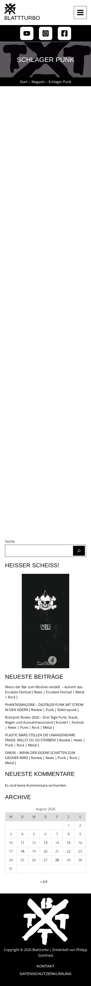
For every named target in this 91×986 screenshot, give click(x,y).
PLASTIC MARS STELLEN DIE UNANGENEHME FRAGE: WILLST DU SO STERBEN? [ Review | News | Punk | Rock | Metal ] (45, 740)
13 (45, 842)
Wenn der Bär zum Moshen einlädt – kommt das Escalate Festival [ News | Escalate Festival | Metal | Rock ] (44, 692)
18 (22, 851)
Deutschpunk (16, 243)
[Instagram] (45, 33)
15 (68, 842)
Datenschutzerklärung (46, 974)
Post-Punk (52, 243)
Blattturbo (22, 18)
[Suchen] (79, 550)
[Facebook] (64, 33)
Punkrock (61, 470)
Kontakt (45, 966)
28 (57, 860)
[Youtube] (26, 33)
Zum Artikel (20, 307)
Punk (66, 243)
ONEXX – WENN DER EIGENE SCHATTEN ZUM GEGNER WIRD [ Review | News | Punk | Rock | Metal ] (42, 757)
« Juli (43, 881)
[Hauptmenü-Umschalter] (80, 12)
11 (22, 842)
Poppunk (35, 243)
